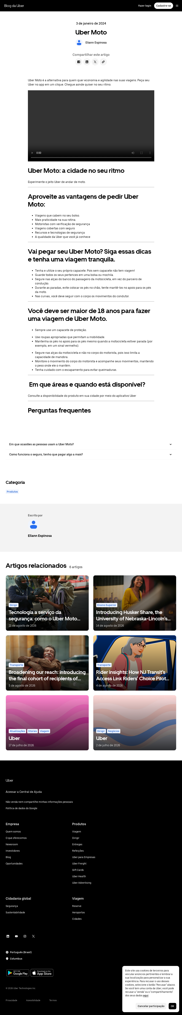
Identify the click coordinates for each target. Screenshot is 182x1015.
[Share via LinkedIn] (86, 61)
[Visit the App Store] (42, 973)
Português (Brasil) (21, 952)
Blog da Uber (14, 6)
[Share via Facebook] (78, 61)
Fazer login (144, 5)
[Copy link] (103, 61)
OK (172, 1006)
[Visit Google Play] (17, 973)
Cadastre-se (163, 5)
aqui (145, 995)
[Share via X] (95, 61)
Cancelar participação (151, 1006)
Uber (9, 780)
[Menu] (177, 5)
